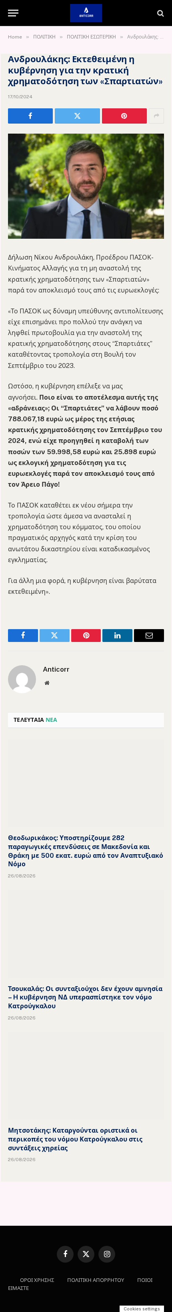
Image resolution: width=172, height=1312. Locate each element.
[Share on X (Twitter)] (77, 116)
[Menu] (13, 13)
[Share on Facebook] (30, 116)
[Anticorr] (86, 13)
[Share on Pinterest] (124, 116)
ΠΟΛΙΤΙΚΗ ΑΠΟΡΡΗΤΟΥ (95, 1280)
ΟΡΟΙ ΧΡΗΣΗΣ (37, 1280)
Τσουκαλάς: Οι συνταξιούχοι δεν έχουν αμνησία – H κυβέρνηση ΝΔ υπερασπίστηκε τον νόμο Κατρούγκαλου (85, 997)
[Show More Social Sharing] (156, 116)
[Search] (160, 13)
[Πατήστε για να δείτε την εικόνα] (86, 236)
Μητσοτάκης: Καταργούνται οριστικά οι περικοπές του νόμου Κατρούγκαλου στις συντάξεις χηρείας (75, 1139)
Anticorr (56, 669)
